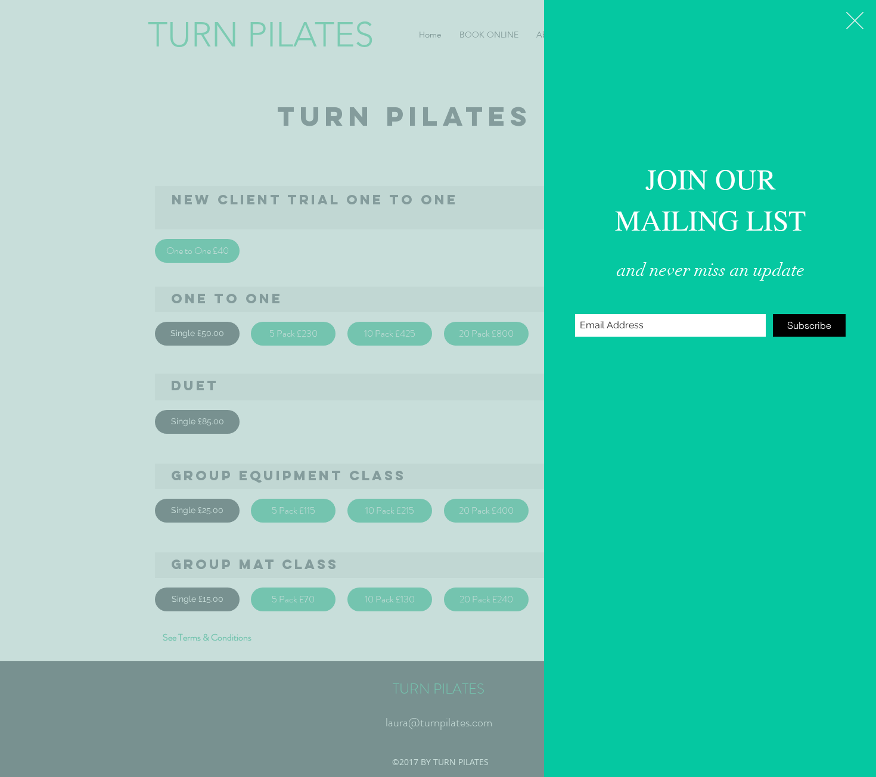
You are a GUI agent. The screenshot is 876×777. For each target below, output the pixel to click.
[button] (855, 20)
